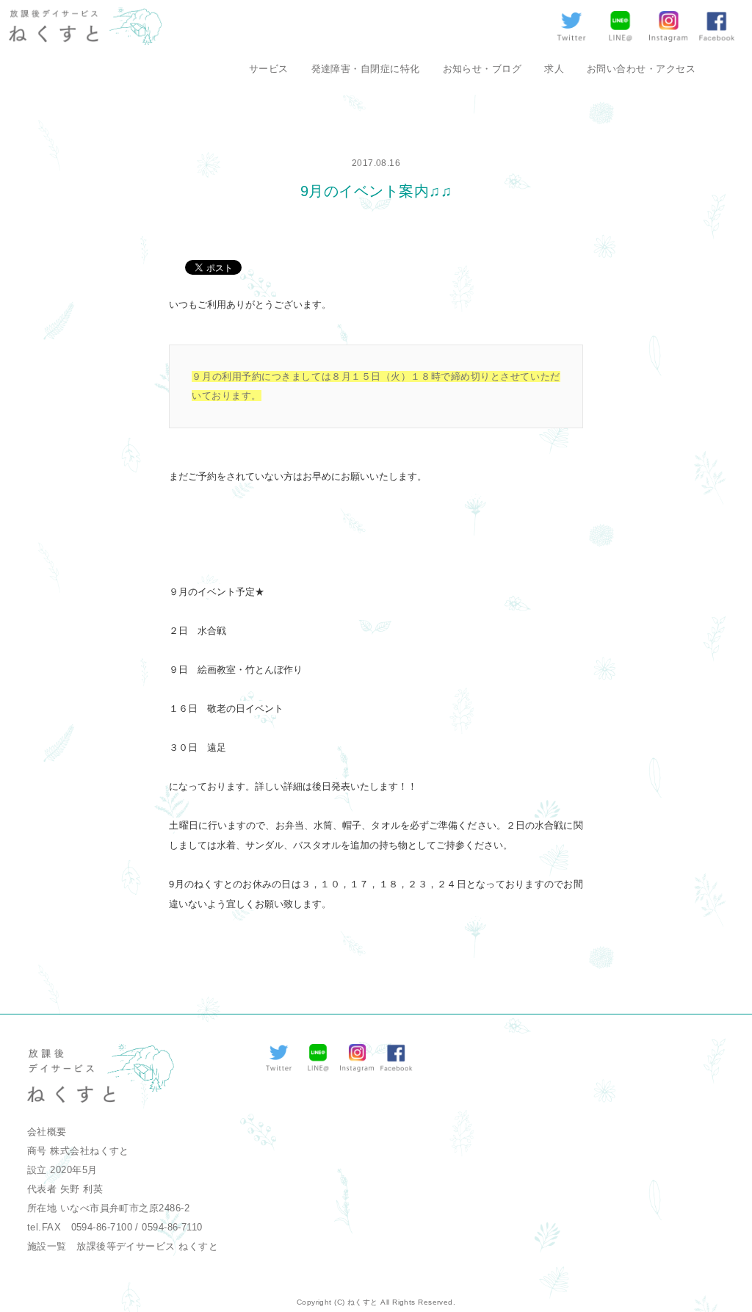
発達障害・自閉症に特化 (365, 68)
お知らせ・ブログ (482, 68)
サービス (269, 68)
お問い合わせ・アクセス (641, 68)
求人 (554, 68)
